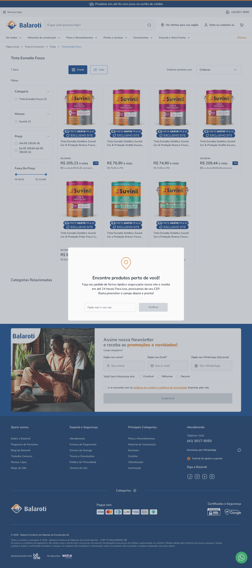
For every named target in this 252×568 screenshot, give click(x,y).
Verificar (153, 307)
